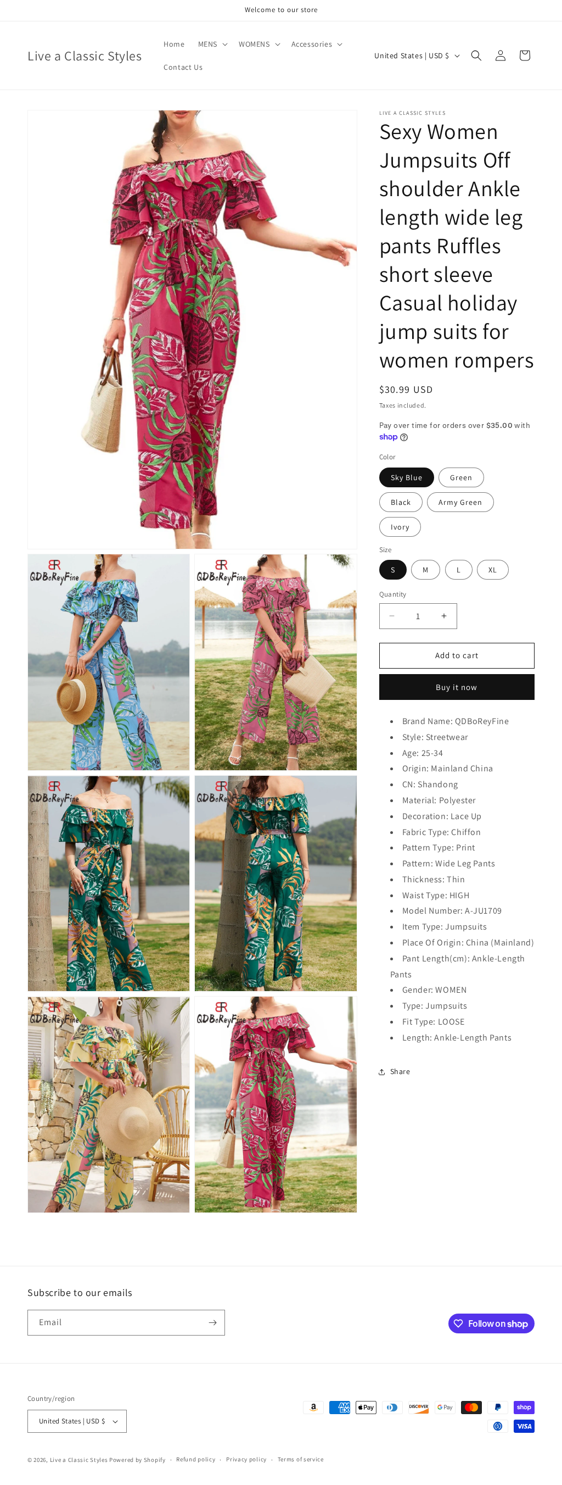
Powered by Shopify (137, 1460)
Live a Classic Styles (79, 1460)
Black (401, 502)
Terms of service (301, 1459)
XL (492, 570)
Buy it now (456, 687)
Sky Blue (407, 477)
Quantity (393, 594)
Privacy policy (246, 1459)
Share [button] (400, 1071)
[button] (212, 43)
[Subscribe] (212, 1323)
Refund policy (195, 1459)
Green (461, 477)
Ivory (400, 527)
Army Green (460, 502)
